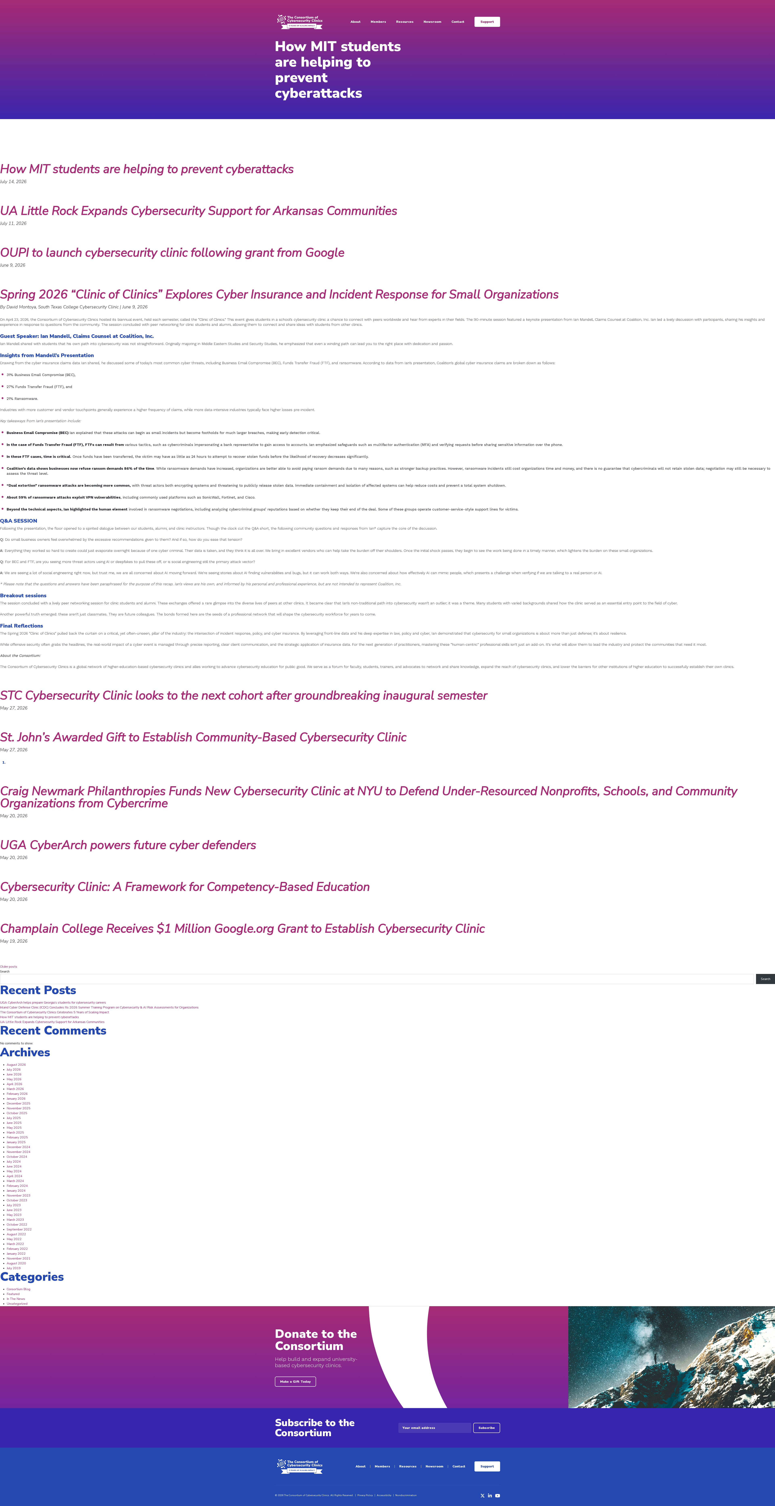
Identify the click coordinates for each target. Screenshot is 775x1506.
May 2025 (14, 1128)
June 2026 (14, 1074)
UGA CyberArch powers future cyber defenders (128, 845)
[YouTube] (497, 1495)
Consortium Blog (18, 1289)
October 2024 (17, 1157)
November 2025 (18, 1108)
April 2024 (14, 1176)
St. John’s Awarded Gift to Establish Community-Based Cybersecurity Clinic (203, 737)
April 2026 (14, 1084)
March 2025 (15, 1132)
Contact (457, 22)
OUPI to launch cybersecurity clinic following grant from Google (172, 252)
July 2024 (14, 1161)
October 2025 (17, 1113)
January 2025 (16, 1142)
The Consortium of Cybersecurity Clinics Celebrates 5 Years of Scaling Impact (54, 1012)
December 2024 (18, 1147)
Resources (405, 22)
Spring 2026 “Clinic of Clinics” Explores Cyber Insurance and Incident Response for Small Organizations (279, 294)
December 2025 (18, 1103)
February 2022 (17, 1249)
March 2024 (15, 1181)
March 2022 (15, 1244)
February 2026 (17, 1094)
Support (487, 22)
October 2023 (17, 1200)
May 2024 (14, 1171)
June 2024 (14, 1166)
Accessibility (384, 1495)
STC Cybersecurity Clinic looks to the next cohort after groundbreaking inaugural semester (243, 695)
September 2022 (19, 1229)
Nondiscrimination (406, 1495)
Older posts (8, 966)
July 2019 (14, 1268)
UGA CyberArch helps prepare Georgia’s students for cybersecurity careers (53, 1002)
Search (4, 971)
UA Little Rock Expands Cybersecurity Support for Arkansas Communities (198, 210)
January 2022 (16, 1253)
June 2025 (14, 1123)
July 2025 (14, 1118)
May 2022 (14, 1239)
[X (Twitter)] (482, 1495)
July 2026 (14, 1069)
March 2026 (15, 1089)
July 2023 (14, 1205)
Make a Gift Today (295, 1381)
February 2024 (17, 1186)
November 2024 (18, 1152)
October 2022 (17, 1224)
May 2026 (14, 1079)
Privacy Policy (365, 1495)
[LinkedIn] (490, 1495)
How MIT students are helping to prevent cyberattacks (147, 169)
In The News (16, 1299)
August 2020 (16, 1263)
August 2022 (16, 1234)
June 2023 (14, 1210)
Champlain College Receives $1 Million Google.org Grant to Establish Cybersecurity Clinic (242, 928)
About (356, 22)
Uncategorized (17, 1304)
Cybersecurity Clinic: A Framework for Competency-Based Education (185, 886)
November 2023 (18, 1195)
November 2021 (18, 1258)
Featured (13, 1294)
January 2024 (16, 1190)
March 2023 (15, 1220)
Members (378, 22)
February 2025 (17, 1137)
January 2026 (16, 1098)
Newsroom (432, 22)
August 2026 (16, 1065)
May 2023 (14, 1215)
